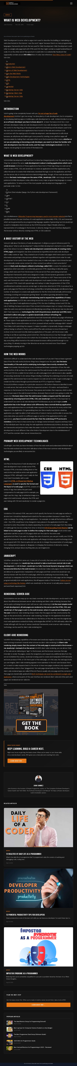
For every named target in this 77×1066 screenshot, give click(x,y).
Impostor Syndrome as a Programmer (22, 973)
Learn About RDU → (17, 761)
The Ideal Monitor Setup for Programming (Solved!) (30, 1021)
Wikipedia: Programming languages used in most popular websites (41, 216)
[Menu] (71, 3)
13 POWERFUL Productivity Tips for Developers (25, 914)
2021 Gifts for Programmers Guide (24, 1041)
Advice (7, 15)
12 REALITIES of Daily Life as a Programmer (23, 853)
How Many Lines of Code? (62, 55)
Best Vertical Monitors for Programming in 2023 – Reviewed (32, 1047)
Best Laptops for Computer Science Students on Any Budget (33, 1028)
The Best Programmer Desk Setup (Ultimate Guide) (30, 1034)
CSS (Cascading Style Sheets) (56, 528)
